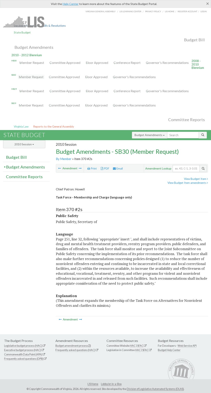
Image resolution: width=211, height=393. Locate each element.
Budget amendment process (71, 345)
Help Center (71, 4)
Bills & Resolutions (54, 25)
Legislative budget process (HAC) (23, 345)
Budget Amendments (33, 47)
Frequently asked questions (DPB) (23, 358)
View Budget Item (195, 178)
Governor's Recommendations (167, 63)
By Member (64, 159)
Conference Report (127, 63)
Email (119, 168)
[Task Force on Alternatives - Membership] (60, 168)
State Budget (22, 32)
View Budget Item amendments (187, 182)
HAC (133, 345)
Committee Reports (186, 119)
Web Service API (187, 345)
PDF (106, 168)
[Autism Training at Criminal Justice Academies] (80, 168)
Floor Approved (97, 63)
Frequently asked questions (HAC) (75, 350)
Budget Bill (194, 39)
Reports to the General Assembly (53, 126)
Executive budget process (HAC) (22, 350)
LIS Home (93, 384)
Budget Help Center (169, 350)
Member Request (31, 63)
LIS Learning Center (130, 11)
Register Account (187, 11)
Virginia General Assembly (101, 11)
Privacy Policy (153, 11)
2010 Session (23, 144)
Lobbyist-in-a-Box (111, 384)
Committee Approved (64, 63)
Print (93, 168)
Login (203, 11)
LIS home (169, 11)
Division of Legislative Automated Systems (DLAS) (155, 389)
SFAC (140, 345)
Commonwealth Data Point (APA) (23, 354)
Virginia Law (21, 126)
